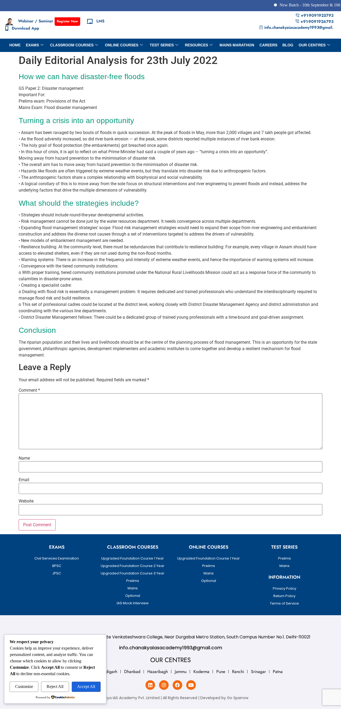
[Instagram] (164, 685)
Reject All (55, 686)
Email (24, 480)
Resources (196, 45)
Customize (24, 686)
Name (24, 458)
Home (15, 45)
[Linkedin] (150, 685)
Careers (268, 45)
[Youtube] (191, 685)
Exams (32, 45)
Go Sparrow (237, 697)
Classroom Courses (72, 45)
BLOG (287, 45)
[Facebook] (177, 685)
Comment (29, 390)
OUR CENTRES (312, 45)
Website (26, 501)
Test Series (162, 45)
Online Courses (121, 45)
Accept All (86, 686)
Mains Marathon (237, 45)
